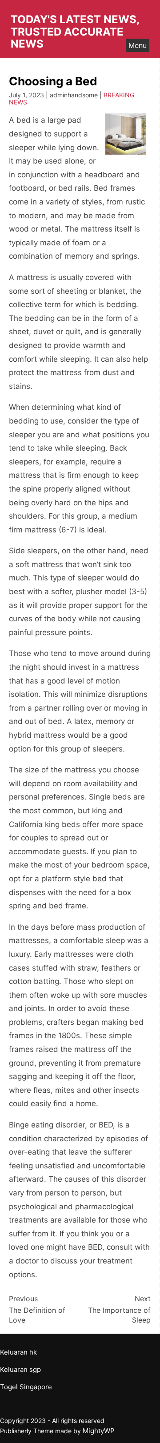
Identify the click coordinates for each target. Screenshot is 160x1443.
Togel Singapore (26, 1387)
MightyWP (99, 1431)
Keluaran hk (18, 1352)
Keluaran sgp (20, 1369)
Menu (137, 45)
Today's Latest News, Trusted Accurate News (75, 31)
